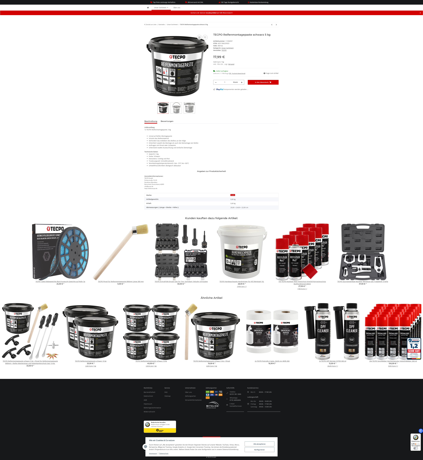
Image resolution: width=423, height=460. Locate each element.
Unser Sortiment (227, 48)
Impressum (148, 404)
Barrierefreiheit (149, 392)
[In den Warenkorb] (146, 32)
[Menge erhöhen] (241, 82)
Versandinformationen (193, 400)
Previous (5, 336)
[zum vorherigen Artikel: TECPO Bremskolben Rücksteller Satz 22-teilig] (272, 24)
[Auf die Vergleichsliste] (199, 37)
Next (417, 336)
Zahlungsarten (190, 396)
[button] (420, 430)
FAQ (165, 392)
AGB (145, 400)
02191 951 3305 (235, 394)
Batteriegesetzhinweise (152, 408)
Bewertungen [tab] (167, 121)
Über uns (176, 8)
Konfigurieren (259, 450)
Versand (231, 64)
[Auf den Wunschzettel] (205, 37)
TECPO (233, 195)
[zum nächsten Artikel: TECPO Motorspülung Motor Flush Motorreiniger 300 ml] (276, 24)
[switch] (416, 448)
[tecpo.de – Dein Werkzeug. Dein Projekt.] (147, 7)
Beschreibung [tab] (150, 121)
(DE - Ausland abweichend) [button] (237, 73)
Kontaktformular (236, 406)
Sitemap (167, 396)
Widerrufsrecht (149, 412)
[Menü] (419, 435)
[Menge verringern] (215, 82)
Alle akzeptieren (259, 444)
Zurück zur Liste (151, 24)
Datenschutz (148, 396)
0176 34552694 (235, 400)
